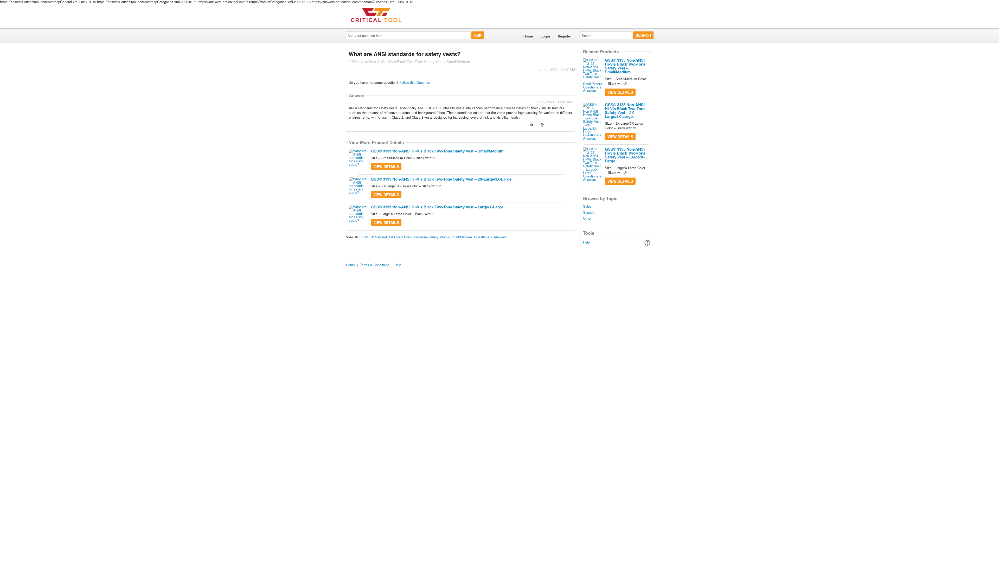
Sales (587, 206)
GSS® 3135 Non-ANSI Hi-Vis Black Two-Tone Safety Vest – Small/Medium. (437, 151)
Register (564, 36)
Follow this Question (414, 82)
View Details (386, 166)
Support (589, 212)
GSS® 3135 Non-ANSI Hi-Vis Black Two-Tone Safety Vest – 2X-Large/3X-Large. (442, 179)
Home (528, 36)
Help (586, 242)
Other (587, 218)
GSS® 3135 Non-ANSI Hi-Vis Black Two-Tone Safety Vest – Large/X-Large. (437, 207)
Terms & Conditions (374, 264)
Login (545, 36)
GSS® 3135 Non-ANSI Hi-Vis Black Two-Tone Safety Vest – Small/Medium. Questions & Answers (433, 236)
